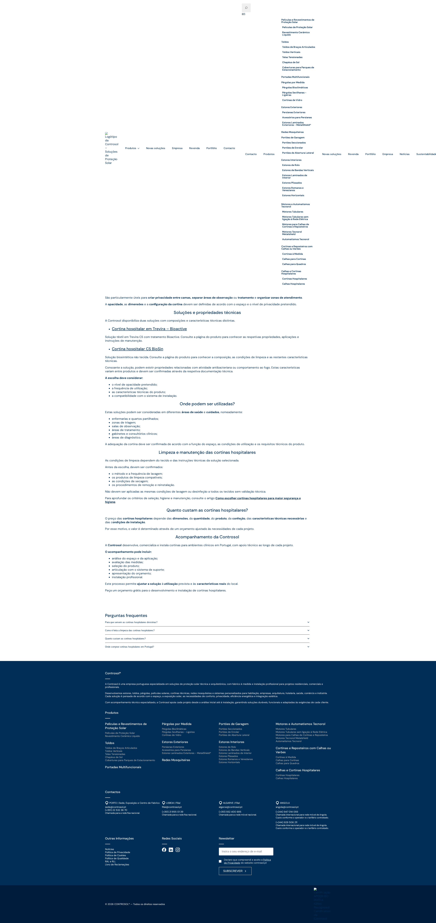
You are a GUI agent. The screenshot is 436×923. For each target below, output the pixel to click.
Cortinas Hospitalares (294, 278)
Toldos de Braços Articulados (298, 46)
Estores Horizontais (293, 195)
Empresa (177, 148)
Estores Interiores (291, 160)
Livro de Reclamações (117, 864)
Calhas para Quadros (294, 264)
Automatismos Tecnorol (295, 239)
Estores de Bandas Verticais (298, 170)
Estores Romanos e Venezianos (292, 189)
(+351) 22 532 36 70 (116, 810)
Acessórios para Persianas (297, 117)
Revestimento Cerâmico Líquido (296, 33)
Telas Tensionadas (292, 57)
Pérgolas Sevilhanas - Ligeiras (294, 93)
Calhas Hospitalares (293, 283)
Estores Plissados (292, 182)
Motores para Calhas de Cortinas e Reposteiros (295, 225)
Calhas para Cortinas (294, 258)
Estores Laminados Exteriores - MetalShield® (296, 123)
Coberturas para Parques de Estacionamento (298, 68)
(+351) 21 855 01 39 (172, 811)
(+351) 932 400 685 (230, 811)
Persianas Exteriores (293, 112)
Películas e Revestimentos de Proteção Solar (297, 21)
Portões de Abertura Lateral (298, 152)
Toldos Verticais (291, 52)
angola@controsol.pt (287, 806)
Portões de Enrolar (292, 147)
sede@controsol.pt (115, 806)
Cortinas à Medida (292, 253)
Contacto (229, 148)
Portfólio (211, 148)
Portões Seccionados (294, 142)
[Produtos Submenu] (139, 148)
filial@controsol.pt (172, 806)
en (243, 13)
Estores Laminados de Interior (294, 176)
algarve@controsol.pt (230, 806)
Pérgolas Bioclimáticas (295, 87)
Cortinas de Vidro (292, 100)
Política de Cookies (115, 855)
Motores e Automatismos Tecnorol (295, 205)
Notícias (405, 154)
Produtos (130, 148)
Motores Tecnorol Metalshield (292, 233)
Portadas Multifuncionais (295, 77)
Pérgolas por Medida (293, 82)
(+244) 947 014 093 (287, 811)
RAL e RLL (110, 861)
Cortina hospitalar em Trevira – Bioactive (149, 328)
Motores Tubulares (292, 211)
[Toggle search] (246, 7)
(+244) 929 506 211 (286, 822)
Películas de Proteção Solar (297, 27)
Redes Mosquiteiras (292, 132)
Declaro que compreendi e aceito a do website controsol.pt (247, 861)
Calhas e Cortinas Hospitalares (291, 272)
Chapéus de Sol (290, 62)
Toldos (285, 42)
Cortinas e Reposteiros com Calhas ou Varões (297, 247)
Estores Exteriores (291, 107)
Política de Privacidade (117, 852)
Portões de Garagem (293, 137)
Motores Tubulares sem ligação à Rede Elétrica (295, 218)
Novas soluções (155, 148)
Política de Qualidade (117, 858)
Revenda (194, 148)
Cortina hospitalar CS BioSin (137, 348)
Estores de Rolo (291, 165)
